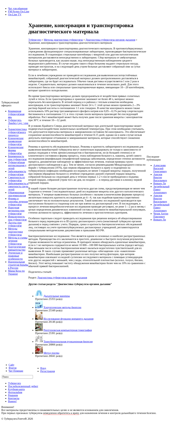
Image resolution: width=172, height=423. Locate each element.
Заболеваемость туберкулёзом (17, 173)
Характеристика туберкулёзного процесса (17, 132)
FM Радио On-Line (18, 11)
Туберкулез (34, 39)
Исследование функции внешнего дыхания (68, 318)
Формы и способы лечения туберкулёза (18, 201)
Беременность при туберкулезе (17, 158)
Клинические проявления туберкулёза (16, 141)
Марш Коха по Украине (16, 272)
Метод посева (51, 352)
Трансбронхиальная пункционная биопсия (68, 341)
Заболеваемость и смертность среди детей (18, 186)
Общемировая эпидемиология (17, 194)
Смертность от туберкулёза (16, 179)
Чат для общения (17, 8)
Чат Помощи (16, 370)
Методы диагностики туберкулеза (15, 231)
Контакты (13, 398)
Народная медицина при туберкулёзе (16, 210)
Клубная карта (16, 389)
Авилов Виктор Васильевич (160, 177)
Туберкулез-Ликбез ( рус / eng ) (18, 123)
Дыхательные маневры (57, 296)
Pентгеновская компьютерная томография (68, 330)
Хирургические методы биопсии (62, 307)
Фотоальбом (15, 392)
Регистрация (47, 371)
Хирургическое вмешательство (17, 248)
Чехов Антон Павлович (160, 215)
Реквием (13, 395)
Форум (12, 367)
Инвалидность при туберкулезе (17, 218)
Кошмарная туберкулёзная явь (16, 114)
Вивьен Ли (159, 183)
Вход (43, 368)
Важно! (12, 401)
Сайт (11, 364)
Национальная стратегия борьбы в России (18, 264)
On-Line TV (15, 14)
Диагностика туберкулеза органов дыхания (110, 39)
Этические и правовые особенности (15, 255)
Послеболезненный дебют (23, 386)
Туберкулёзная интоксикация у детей (17, 165)
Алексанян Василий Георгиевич (160, 168)
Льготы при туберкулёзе (15, 224)
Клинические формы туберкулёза (16, 150)
